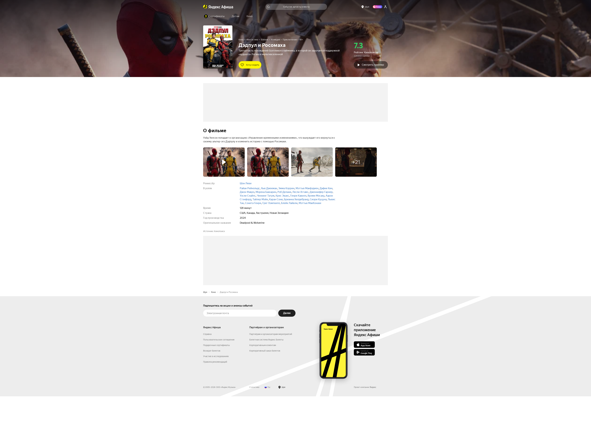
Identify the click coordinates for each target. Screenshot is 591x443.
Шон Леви (245, 183)
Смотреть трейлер (373, 64)
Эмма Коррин (286, 188)
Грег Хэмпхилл (271, 203)
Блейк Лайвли (289, 203)
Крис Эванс (282, 195)
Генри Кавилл (298, 195)
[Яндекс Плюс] (377, 6)
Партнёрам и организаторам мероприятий (270, 381)
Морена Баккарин (266, 192)
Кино (213, 339)
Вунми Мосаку (316, 195)
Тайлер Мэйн (260, 199)
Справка (207, 381)
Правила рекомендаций (215, 408)
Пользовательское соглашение (219, 386)
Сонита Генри (253, 203)
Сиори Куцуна (318, 199)
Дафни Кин (326, 188)
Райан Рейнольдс (250, 188)
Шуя (205, 339)
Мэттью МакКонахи (310, 203)
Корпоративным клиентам (262, 392)
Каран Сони (276, 199)
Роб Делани (284, 192)
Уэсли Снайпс (248, 195)
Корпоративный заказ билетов (264, 397)
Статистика (254, 434)
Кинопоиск (219, 231)
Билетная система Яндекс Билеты (266, 386)
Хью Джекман (269, 188)
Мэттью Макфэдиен (307, 188)
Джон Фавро (247, 192)
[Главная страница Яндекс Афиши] (205, 7)
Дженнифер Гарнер (321, 192)
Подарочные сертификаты (216, 392)
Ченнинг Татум (265, 195)
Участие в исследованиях (216, 403)
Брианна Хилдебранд (296, 199)
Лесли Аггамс (300, 192)
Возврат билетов (211, 397)
